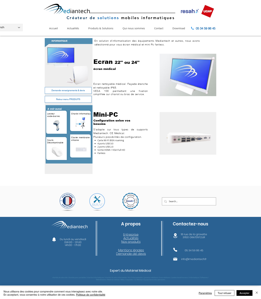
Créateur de (81, 17)
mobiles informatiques (147, 17)
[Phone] (175, 249)
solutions (108, 17)
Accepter (244, 293)
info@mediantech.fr (193, 259)
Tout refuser (224, 293)
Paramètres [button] (205, 293)
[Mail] (175, 259)
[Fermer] (257, 293)
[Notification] (54, 239)
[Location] (175, 235)
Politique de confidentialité (90, 294)
